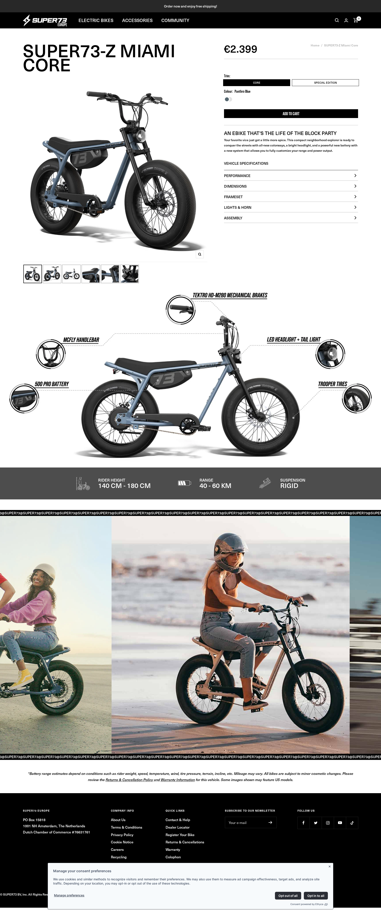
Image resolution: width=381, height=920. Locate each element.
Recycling (119, 856)
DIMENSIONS (235, 186)
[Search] (337, 20)
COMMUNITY (175, 20)
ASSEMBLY (233, 217)
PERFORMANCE (237, 175)
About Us (118, 819)
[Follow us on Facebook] (303, 823)
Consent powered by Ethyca (306, 904)
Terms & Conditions (126, 827)
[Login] (346, 20)
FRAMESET (233, 196)
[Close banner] (330, 865)
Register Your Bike (180, 834)
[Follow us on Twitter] (316, 823)
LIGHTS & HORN (237, 207)
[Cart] (355, 20)
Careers (117, 849)
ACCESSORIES (137, 20)
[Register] (270, 822)
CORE (256, 82)
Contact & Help (178, 819)
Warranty (173, 849)
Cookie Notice (122, 841)
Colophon (173, 856)
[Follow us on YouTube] (340, 823)
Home (315, 45)
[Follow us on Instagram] (328, 823)
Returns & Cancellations (185, 841)
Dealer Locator (178, 827)
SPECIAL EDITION (325, 82)
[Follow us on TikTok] (352, 823)
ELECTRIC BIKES (95, 20)
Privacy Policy (122, 834)
